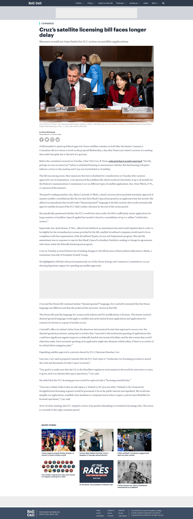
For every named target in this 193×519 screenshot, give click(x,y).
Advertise (121, 510)
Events (98, 513)
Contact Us (110, 510)
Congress (47, 23)
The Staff (110, 516)
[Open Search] (163, 3)
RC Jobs (121, 513)
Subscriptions (123, 516)
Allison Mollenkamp (48, 132)
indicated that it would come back (125, 161)
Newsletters (100, 516)
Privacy (109, 513)
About (98, 510)
